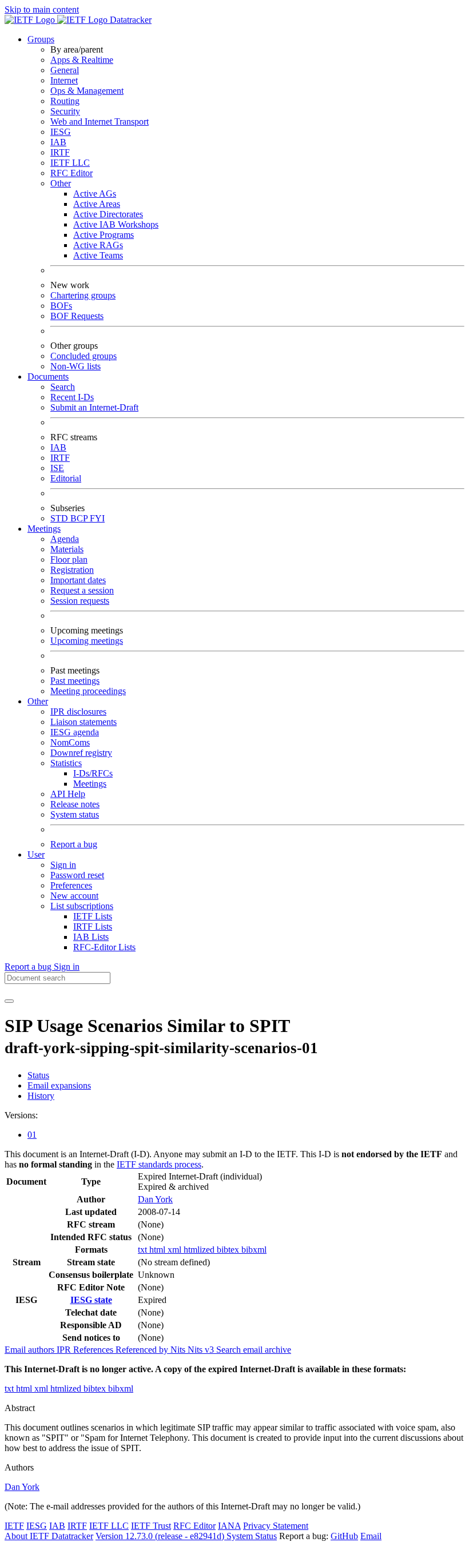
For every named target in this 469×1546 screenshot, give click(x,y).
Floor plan (69, 559)
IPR (65, 1349)
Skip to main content (42, 9)
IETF (14, 1526)
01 (32, 1134)
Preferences (71, 885)
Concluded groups (83, 356)
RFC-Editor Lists (104, 947)
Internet (64, 80)
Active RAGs (98, 245)
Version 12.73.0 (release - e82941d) (161, 1536)
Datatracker (130, 20)
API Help (67, 794)
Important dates (78, 580)
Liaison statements (83, 722)
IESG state (91, 1300)
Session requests (79, 600)
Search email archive (253, 1349)
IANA (229, 1526)
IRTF (60, 152)
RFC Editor (71, 173)
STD (60, 518)
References (94, 1349)
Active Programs (103, 235)
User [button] (36, 854)
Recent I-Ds (72, 397)
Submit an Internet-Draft (94, 407)
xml (176, 1249)
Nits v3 (202, 1349)
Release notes (75, 804)
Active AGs (94, 193)
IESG (60, 132)
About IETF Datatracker (49, 1536)
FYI (97, 518)
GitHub (344, 1536)
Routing (65, 101)
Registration (72, 570)
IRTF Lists (92, 926)
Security (65, 111)
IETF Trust (151, 1526)
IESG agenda (74, 732)
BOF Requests (77, 316)
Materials (67, 549)
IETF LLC (70, 163)
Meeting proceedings (88, 691)
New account (74, 895)
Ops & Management (87, 90)
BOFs (61, 305)
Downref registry (81, 753)
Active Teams (98, 255)
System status (74, 814)
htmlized (200, 1249)
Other (60, 183)
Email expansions (59, 1085)
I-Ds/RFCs (93, 773)
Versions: (21, 1115)
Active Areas (96, 204)
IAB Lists (91, 937)
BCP (80, 518)
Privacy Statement (275, 1526)
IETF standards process (159, 1164)
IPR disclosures (78, 711)
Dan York (155, 1199)
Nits (179, 1349)
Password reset (77, 875)
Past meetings (75, 681)
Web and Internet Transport (99, 121)
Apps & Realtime (81, 60)
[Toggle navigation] (9, 1001)
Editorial (65, 478)
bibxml (254, 1249)
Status (38, 1075)
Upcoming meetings (86, 641)
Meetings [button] (44, 528)
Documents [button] (48, 376)
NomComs (70, 742)
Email (370, 1536)
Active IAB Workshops (115, 224)
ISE (57, 468)
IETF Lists (92, 916)
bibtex (229, 1249)
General (64, 70)
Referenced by (143, 1349)
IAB (58, 142)
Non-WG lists (75, 366)
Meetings (89, 783)
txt (143, 1249)
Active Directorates (108, 214)
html (158, 1249)
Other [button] (37, 701)
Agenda (64, 539)
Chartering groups (83, 295)
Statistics (66, 763)
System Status (251, 1536)
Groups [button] (40, 39)
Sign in (63, 865)
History (40, 1096)
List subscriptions (81, 906)
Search (62, 387)
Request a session (82, 590)
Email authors (31, 1349)
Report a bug (73, 844)
